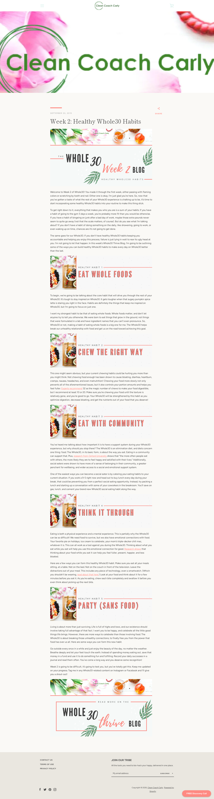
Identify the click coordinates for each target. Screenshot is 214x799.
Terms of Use (47, 764)
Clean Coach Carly (155, 787)
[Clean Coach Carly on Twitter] (45, 789)
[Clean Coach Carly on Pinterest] (49, 789)
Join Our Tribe (121, 760)
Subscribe (165, 773)
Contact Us (46, 760)
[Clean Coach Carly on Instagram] (54, 789)
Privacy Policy (48, 769)
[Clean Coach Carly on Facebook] (40, 789)
